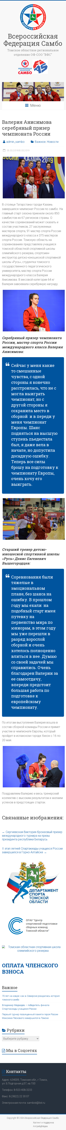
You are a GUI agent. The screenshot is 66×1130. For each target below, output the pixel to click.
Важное (40, 142)
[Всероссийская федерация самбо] (25, 61)
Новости (52, 142)
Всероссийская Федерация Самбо (32, 40)
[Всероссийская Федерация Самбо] (33, 5)
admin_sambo (15, 142)
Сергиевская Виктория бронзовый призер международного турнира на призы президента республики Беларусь (32, 835)
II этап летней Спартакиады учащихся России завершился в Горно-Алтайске (32, 850)
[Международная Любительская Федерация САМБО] (40, 61)
